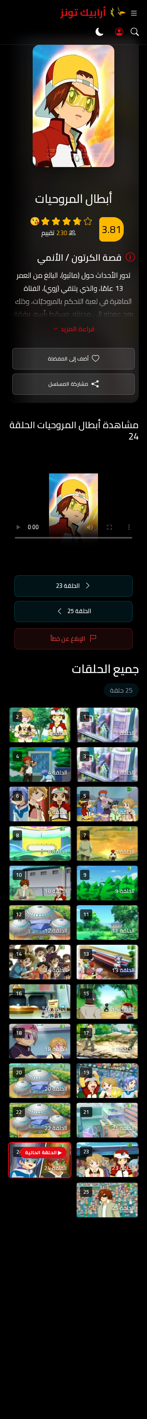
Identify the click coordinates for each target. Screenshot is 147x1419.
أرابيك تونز (83, 12)
